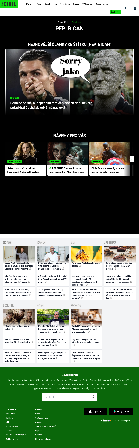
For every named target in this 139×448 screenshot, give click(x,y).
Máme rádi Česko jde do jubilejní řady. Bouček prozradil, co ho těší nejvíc (52, 279)
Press (37, 414)
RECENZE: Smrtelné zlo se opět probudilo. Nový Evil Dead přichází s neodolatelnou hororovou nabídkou (66, 170)
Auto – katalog (17, 384)
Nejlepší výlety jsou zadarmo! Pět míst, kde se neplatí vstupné (85, 340)
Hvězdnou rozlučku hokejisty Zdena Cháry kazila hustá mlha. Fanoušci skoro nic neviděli (18, 292)
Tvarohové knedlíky (62, 388)
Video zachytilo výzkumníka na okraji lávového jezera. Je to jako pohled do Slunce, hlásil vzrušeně (86, 293)
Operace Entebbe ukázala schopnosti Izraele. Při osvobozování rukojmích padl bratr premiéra (84, 280)
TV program (62, 380)
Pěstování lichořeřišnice (118, 384)
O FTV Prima (11, 410)
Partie (85, 380)
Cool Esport (65, 4)
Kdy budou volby (105, 380)
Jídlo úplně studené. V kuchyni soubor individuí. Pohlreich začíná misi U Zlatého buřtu (51, 292)
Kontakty (38, 422)
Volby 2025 (51, 384)
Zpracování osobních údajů (45, 426)
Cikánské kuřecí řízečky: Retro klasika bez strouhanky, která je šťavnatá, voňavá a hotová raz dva (119, 293)
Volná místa (10, 414)
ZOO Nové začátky (123, 380)
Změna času (75, 380)
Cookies (9, 431)
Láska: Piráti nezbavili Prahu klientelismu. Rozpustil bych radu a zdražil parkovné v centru (19, 266)
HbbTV (8, 422)
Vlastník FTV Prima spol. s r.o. (17, 435)
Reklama (9, 418)
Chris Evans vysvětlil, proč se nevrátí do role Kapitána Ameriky (107, 170)
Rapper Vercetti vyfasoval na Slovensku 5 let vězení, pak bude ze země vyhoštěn (52, 342)
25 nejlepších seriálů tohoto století (17, 327)
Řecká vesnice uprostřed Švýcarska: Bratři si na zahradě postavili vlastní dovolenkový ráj (86, 356)
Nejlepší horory (48, 380)
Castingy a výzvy (41, 418)
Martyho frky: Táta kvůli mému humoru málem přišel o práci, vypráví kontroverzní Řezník (51, 329)
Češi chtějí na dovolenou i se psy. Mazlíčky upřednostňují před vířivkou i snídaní (86, 329)
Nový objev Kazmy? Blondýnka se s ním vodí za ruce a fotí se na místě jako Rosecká (52, 356)
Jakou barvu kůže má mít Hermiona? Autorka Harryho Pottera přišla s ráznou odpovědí (22, 170)
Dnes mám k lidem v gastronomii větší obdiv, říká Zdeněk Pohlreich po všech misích (52, 266)
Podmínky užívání (12, 426)
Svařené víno (64, 384)
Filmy (39, 4)
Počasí (93, 380)
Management (40, 410)
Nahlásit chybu (12, 439)
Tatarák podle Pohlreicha (83, 384)
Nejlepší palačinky (81, 388)
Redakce (38, 435)
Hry (55, 4)
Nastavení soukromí (43, 439)
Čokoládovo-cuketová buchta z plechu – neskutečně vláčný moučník (119, 266)
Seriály (48, 4)
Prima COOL (63, 22)
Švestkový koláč (98, 388)
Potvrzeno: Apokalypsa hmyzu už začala (86, 264)
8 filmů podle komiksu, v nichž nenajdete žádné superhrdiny (17, 340)
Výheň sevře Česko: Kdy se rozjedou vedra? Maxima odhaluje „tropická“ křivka (16, 279)
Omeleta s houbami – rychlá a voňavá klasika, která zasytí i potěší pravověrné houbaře (118, 279)
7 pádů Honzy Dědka (35, 384)
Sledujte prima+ (102, 4)
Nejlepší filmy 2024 (30, 380)
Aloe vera (101, 384)
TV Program (87, 4)
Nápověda (39, 431)
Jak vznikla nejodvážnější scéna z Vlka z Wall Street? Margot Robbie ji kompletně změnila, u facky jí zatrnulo (18, 357)
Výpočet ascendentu (42, 388)
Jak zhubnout (13, 380)
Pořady (76, 4)
